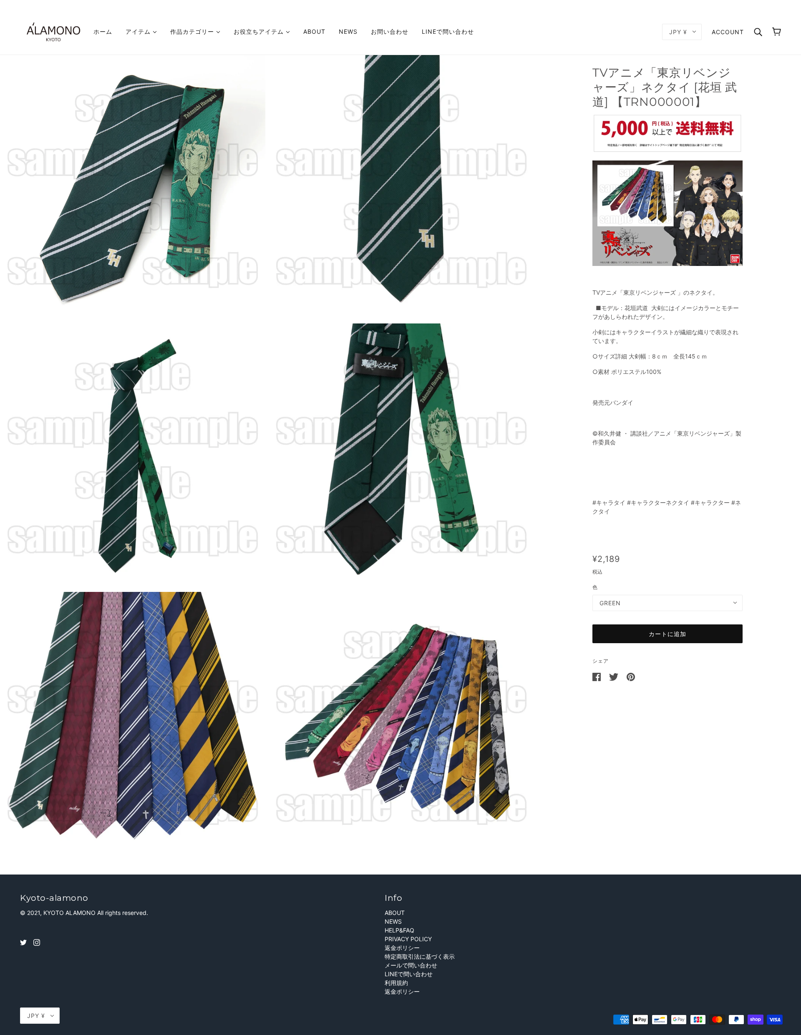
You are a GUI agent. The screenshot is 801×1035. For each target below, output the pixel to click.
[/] (53, 31)
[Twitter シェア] (614, 676)
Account (728, 31)
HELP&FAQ (399, 930)
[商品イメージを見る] (132, 187)
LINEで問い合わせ (409, 973)
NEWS (393, 921)
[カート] (777, 32)
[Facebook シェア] (597, 676)
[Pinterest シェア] (630, 676)
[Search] (758, 31)
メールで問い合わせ (411, 965)
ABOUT (395, 912)
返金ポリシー (402, 947)
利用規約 (396, 982)
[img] (23, 942)
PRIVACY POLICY (408, 938)
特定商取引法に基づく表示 (420, 956)
